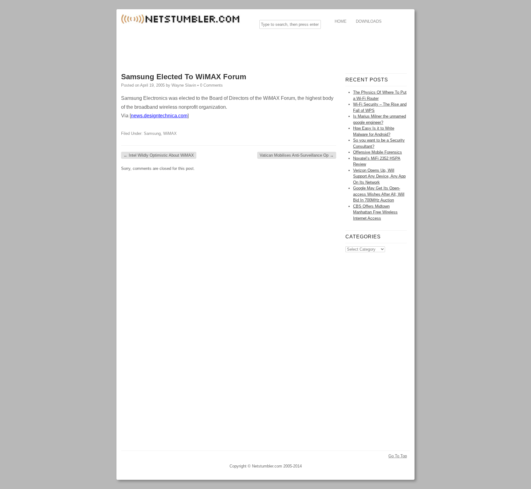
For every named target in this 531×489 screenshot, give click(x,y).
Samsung (152, 133)
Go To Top (397, 456)
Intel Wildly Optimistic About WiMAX (159, 155)
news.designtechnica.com (159, 115)
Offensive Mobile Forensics (377, 152)
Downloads (369, 21)
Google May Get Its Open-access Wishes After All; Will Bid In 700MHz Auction (378, 194)
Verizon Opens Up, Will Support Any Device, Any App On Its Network (379, 176)
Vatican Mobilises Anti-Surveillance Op (297, 155)
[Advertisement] (233, 47)
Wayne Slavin (183, 85)
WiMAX (170, 133)
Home (341, 21)
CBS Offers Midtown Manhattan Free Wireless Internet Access (375, 212)
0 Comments (211, 85)
